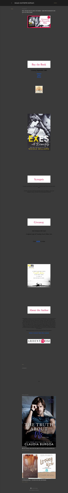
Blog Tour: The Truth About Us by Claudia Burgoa (38, 448)
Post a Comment (26, 450)
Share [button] (12, 8)
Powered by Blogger (35, 488)
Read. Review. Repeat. (24, 3)
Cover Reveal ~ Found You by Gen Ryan (34, 480)
